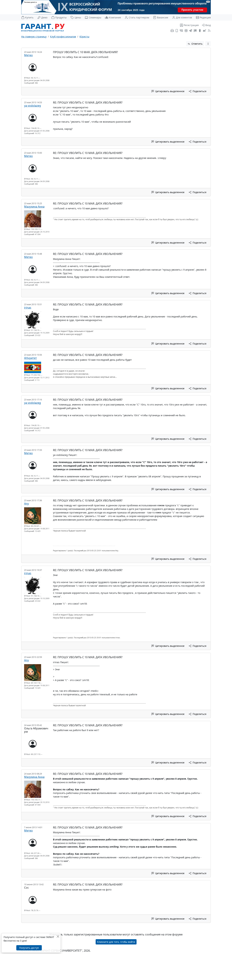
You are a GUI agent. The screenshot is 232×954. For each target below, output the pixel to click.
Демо (44, 17)
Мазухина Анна (34, 206)
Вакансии (162, 17)
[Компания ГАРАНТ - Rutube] (204, 30)
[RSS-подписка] (209, 30)
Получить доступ (29, 947)
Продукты (61, 17)
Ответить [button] (196, 43)
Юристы (84, 36)
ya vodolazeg (32, 105)
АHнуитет (30, 358)
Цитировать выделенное (169, 91)
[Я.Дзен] (186, 30)
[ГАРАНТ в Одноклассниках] (200, 30)
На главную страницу (34, 36)
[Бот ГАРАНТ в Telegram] (195, 30)
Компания (115, 17)
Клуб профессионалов (63, 36)
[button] (208, 43)
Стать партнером (139, 17)
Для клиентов (184, 17)
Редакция (205, 17)
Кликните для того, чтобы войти (116, 941)
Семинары (95, 17)
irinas (27, 307)
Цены (78, 17)
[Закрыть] (57, 936)
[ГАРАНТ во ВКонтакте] (181, 30)
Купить (29, 17)
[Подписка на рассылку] (172, 30)
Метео (28, 55)
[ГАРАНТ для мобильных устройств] (176, 30)
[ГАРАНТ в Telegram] (190, 30)
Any (26, 503)
